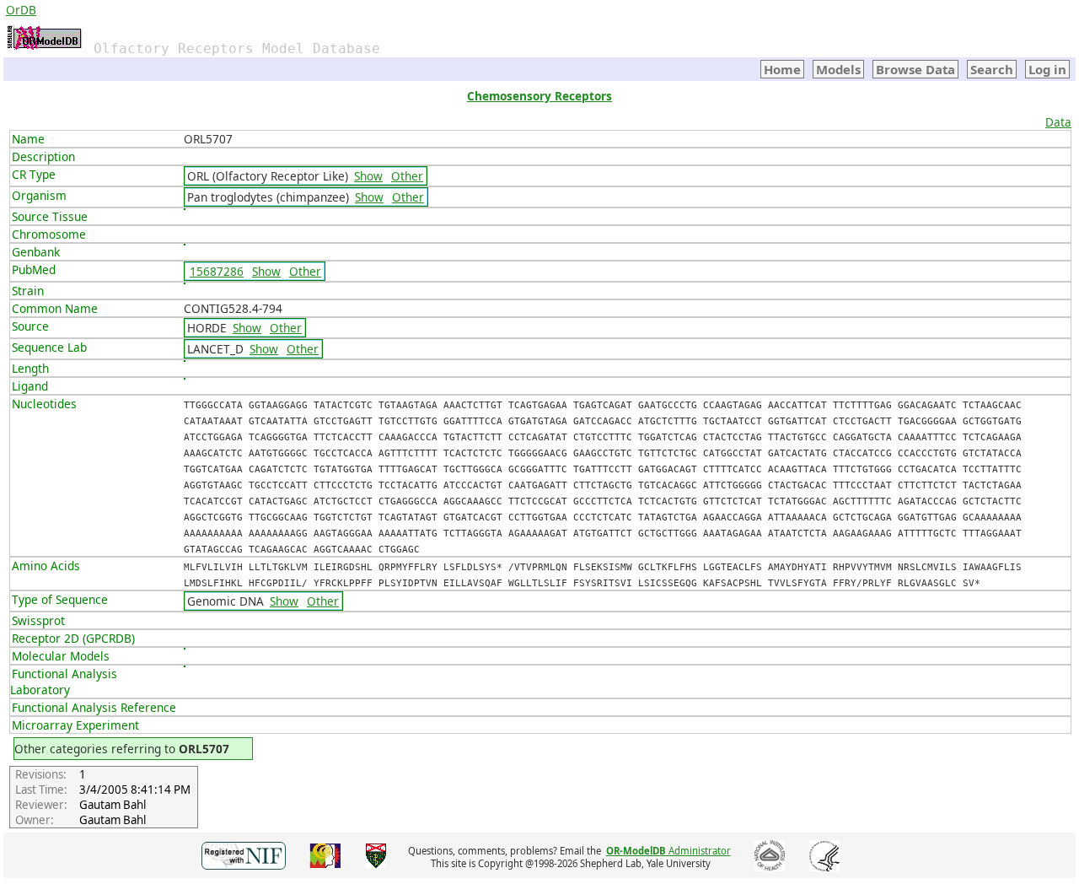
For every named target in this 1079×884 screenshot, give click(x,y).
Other (407, 176)
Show (368, 176)
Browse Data (915, 69)
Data (1058, 122)
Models (838, 69)
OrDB (21, 10)
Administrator (668, 850)
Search (991, 69)
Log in (1047, 69)
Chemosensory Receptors (539, 96)
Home (782, 69)
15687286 (217, 271)
